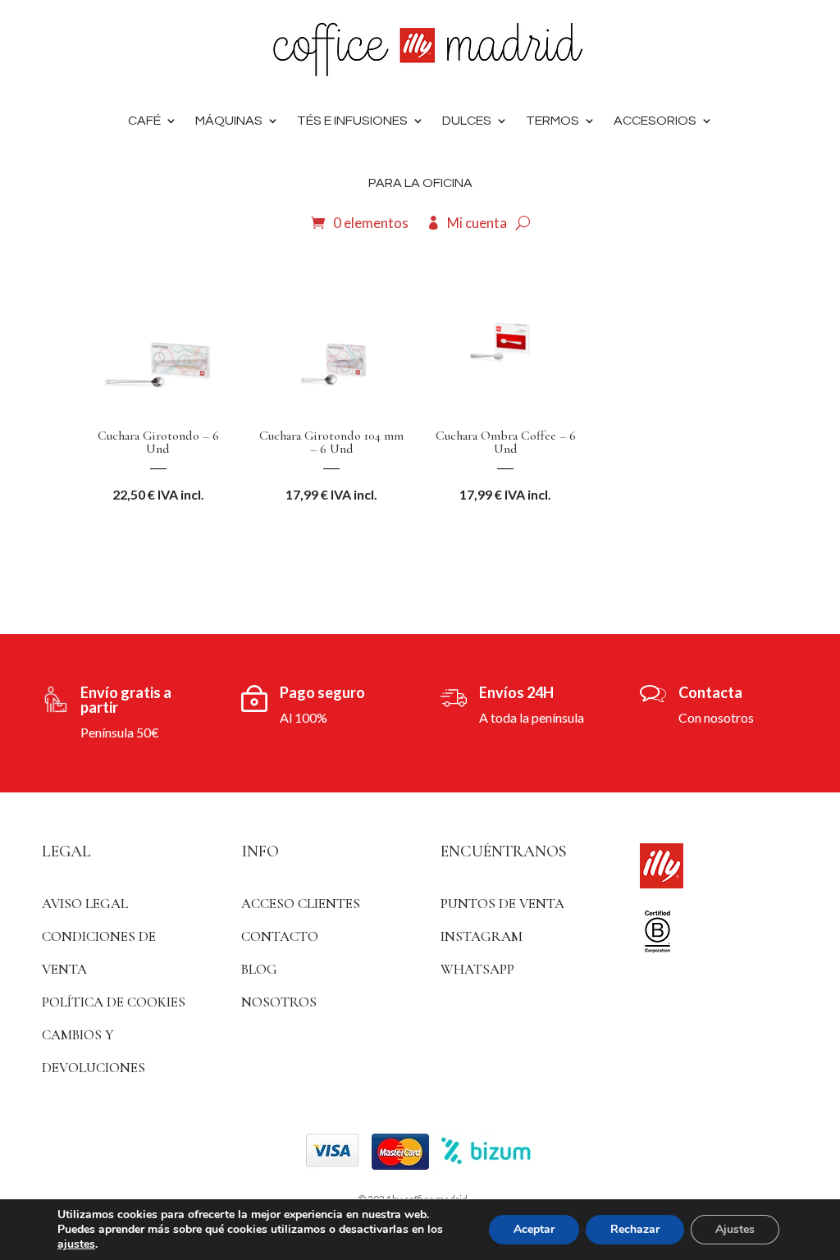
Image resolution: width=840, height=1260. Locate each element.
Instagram (482, 936)
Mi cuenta (477, 222)
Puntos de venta (502, 903)
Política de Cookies (113, 1002)
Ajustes (735, 1229)
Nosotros (279, 1002)
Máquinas (228, 120)
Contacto (279, 936)
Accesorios (655, 120)
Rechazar (635, 1229)
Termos (552, 120)
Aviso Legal (85, 903)
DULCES (466, 120)
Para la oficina (420, 182)
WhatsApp (477, 969)
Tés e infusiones (352, 120)
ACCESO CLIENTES (300, 903)
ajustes (76, 1244)
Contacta (710, 692)
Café (144, 120)
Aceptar (534, 1229)
